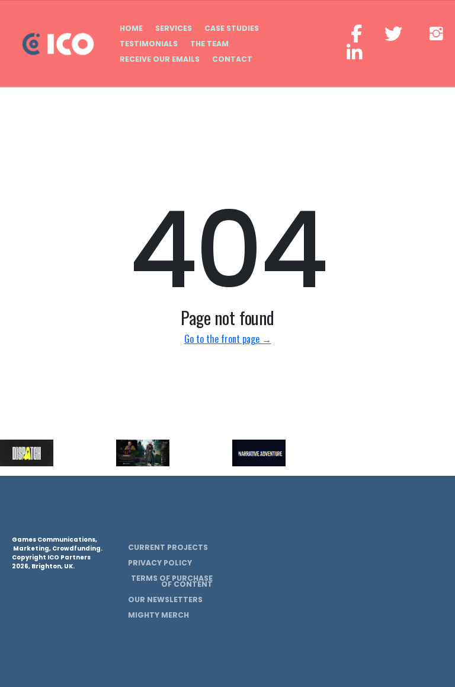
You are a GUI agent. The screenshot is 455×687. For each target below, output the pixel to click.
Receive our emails (160, 59)
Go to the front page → (227, 339)
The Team (209, 44)
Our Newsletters (165, 599)
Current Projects (168, 547)
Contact (232, 59)
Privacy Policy (160, 563)
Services (173, 28)
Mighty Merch (158, 615)
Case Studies (231, 28)
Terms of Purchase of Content (172, 581)
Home (131, 28)
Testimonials (149, 44)
